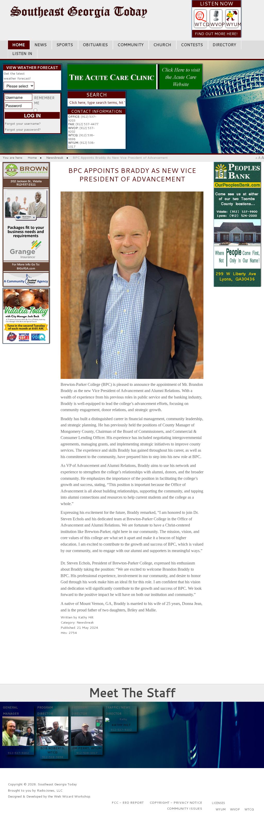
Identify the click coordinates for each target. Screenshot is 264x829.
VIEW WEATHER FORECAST (32, 67)
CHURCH (162, 44)
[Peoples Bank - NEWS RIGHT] (237, 223)
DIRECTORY (224, 44)
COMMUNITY (131, 44)
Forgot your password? (23, 129)
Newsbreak (85, 622)
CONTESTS (192, 44)
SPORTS (64, 44)
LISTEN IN (22, 53)
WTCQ (201, 24)
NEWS (41, 44)
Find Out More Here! (216, 33)
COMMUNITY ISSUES (184, 808)
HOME (18, 44)
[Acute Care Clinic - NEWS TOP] (134, 76)
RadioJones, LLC (49, 790)
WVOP (217, 24)
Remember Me (44, 100)
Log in (32, 115)
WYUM (233, 24)
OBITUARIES (95, 44)
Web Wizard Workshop (72, 796)
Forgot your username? (23, 123)
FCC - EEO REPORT (128, 802)
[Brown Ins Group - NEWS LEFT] (26, 223)
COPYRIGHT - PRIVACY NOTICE (176, 802)
